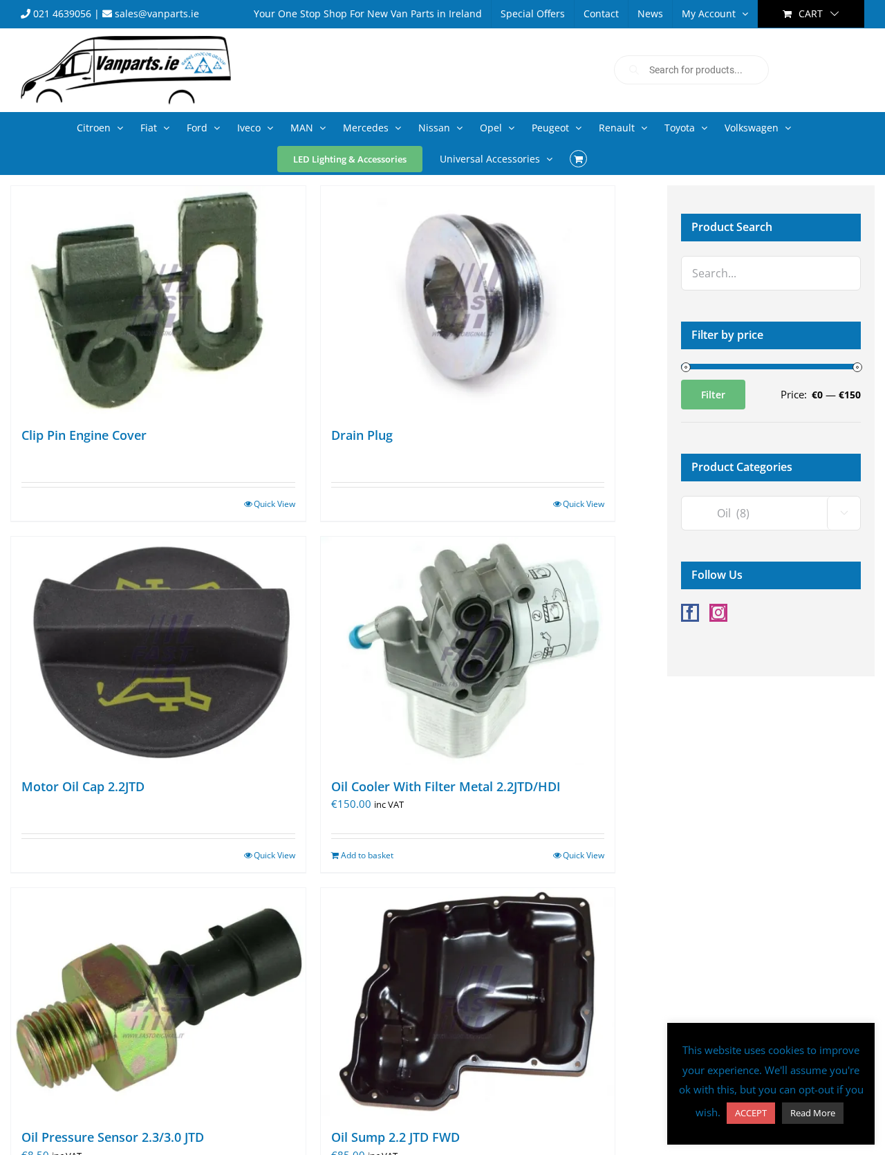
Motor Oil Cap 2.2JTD (83, 786)
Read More (812, 1113)
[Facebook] (690, 613)
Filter (713, 394)
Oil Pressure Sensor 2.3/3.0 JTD (112, 1137)
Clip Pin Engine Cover (84, 435)
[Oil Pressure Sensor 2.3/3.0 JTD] (158, 1002)
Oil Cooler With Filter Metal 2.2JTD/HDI (446, 786)
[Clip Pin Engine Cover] (158, 300)
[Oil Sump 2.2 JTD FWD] (468, 1002)
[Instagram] (718, 613)
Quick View (274, 504)
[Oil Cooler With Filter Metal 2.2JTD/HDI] (468, 650)
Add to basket (367, 855)
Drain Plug (362, 435)
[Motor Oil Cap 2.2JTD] (158, 650)
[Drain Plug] (468, 300)
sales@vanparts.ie (155, 13)
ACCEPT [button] (751, 1113)
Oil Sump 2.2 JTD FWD (395, 1137)
